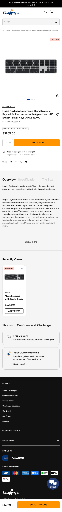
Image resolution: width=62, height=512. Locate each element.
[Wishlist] (46, 12)
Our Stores (6, 416)
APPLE (7, 293)
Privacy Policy (8, 401)
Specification (27, 179)
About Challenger (9, 390)
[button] (28, 99)
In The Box (46, 179)
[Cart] (52, 12)
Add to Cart (39, 142)
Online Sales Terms (10, 396)
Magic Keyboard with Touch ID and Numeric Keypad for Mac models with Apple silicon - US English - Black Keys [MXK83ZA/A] (14, 297)
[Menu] (58, 12)
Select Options (38, 504)
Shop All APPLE (8, 107)
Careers (5, 421)
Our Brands (6, 411)
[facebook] (15, 161)
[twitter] (20, 161)
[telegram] (25, 161)
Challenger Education (11, 406)
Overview (9, 179)
